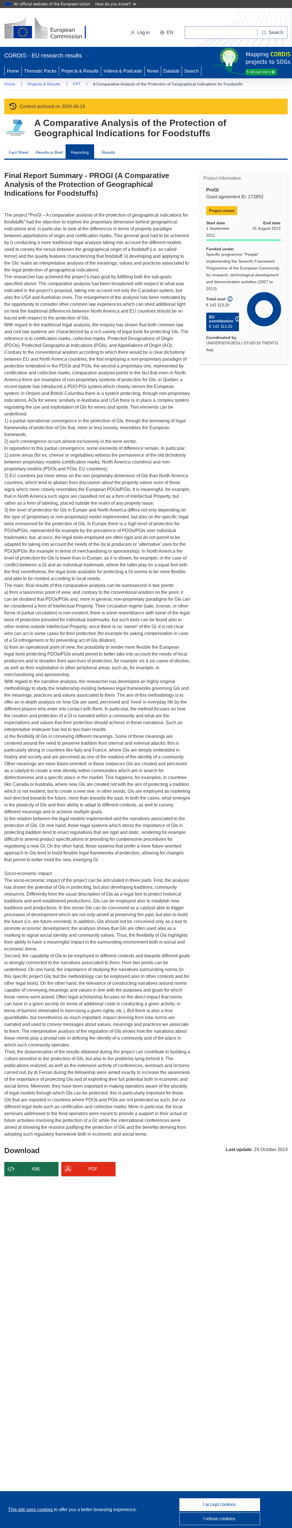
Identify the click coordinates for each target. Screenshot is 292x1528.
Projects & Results (80, 71)
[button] (166, 32)
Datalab (171, 71)
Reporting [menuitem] (80, 152)
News (153, 71)
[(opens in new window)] (50, 28)
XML (36, 1169)
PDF (93, 1169)
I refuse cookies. (219, 1518)
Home (13, 71)
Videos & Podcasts (123, 71)
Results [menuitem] (108, 152)
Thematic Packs (40, 71)
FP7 (76, 84)
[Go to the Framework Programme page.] (15, 128)
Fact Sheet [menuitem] (19, 152)
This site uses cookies (31, 1509)
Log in (143, 32)
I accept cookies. (220, 1504)
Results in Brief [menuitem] (49, 152)
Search (191, 71)
